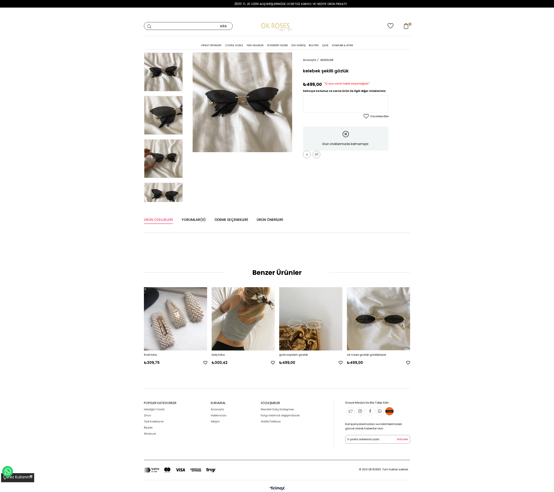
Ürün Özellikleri (158, 219)
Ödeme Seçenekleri (231, 219)
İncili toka (150, 355)
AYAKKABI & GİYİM (342, 45)
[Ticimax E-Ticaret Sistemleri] (277, 488)
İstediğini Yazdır (154, 409)
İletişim (215, 421)
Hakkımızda (218, 415)
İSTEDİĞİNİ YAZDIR (277, 45)
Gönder (402, 439)
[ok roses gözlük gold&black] (378, 319)
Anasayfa (217, 409)
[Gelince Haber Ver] (316, 154)
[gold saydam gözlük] (311, 319)
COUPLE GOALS (234, 45)
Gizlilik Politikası (271, 421)
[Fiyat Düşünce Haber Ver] (307, 154)
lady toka (218, 355)
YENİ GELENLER (255, 45)
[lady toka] (243, 319)
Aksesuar (150, 433)
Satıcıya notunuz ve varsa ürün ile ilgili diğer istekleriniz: (344, 91)
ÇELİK (325, 45)
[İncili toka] (175, 319)
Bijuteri (148, 427)
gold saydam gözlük (293, 355)
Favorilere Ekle (205, 363)
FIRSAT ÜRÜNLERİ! (211, 45)
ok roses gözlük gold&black (366, 355)
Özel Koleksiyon (154, 421)
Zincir (147, 415)
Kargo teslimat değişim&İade (280, 415)
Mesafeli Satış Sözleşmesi (277, 409)
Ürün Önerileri (270, 219)
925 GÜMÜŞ (298, 45)
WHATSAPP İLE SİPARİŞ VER (7, 471)
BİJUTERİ (314, 45)
